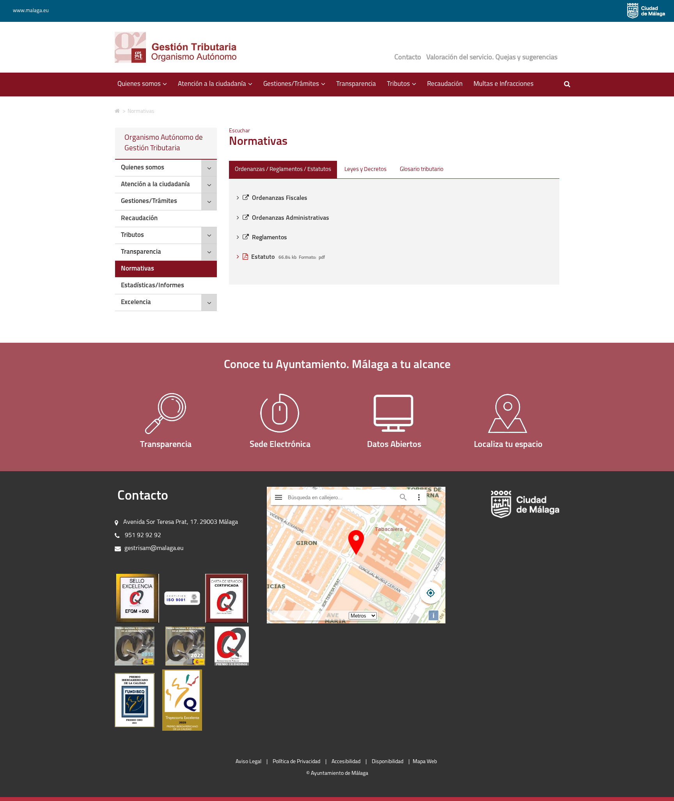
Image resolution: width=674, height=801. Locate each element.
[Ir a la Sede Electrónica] (280, 413)
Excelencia (136, 302)
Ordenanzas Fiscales (279, 198)
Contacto (407, 57)
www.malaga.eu (31, 10)
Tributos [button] (404, 87)
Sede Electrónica (280, 444)
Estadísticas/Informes (152, 285)
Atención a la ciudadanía (155, 184)
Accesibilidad (346, 762)
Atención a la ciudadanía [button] (218, 87)
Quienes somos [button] (144, 87)
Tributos (132, 235)
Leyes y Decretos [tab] (365, 170)
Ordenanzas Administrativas (290, 218)
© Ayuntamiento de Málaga (337, 773)
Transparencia (356, 84)
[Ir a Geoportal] (508, 413)
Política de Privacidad (296, 762)
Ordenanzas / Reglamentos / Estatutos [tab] (283, 170)
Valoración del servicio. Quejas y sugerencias (491, 57)
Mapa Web (425, 762)
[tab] (166, 168)
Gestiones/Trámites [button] (297, 87)
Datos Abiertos (394, 444)
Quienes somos (142, 167)
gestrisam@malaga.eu (154, 548)
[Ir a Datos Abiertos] (394, 413)
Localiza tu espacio (508, 444)
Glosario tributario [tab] (421, 170)
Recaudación (445, 84)
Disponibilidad (387, 762)
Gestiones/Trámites (149, 201)
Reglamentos (269, 238)
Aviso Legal (248, 762)
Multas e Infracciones (504, 84)
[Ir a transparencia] (166, 413)
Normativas (137, 268)
